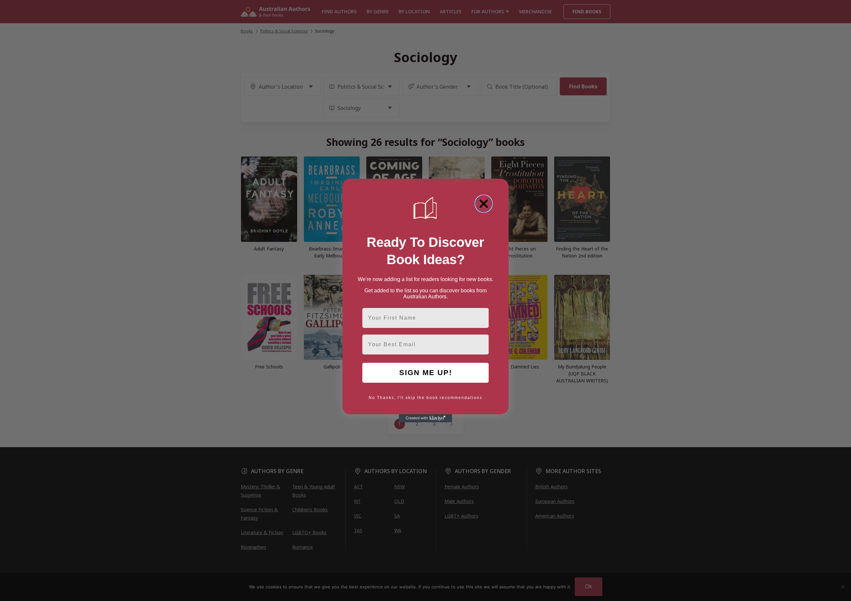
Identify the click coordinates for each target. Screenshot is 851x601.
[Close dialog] (483, 203)
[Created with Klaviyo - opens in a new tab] (425, 418)
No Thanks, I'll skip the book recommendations (425, 397)
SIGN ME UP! (425, 372)
